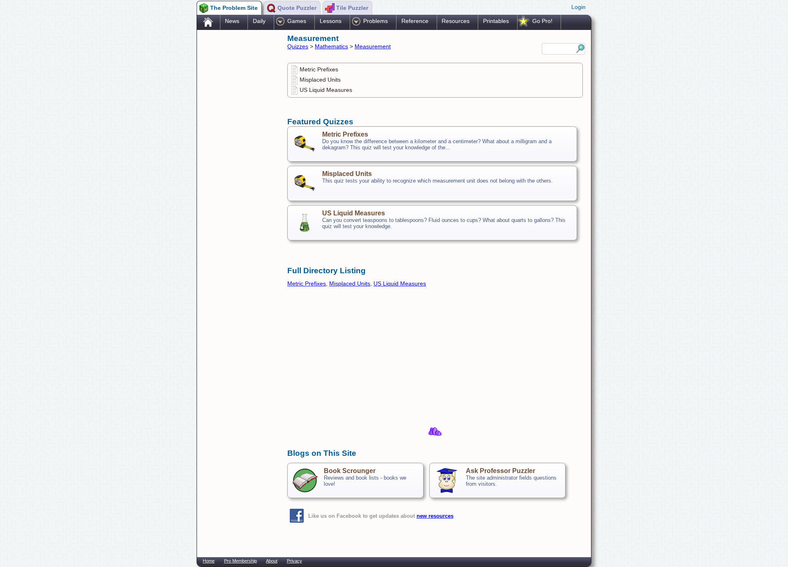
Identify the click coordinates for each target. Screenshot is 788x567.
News (232, 21)
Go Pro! (542, 21)
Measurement (373, 46)
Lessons (330, 21)
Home (209, 560)
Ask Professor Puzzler (500, 470)
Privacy (294, 560)
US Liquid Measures (326, 90)
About (271, 560)
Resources (456, 21)
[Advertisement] (238, 161)
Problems (375, 21)
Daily (259, 21)
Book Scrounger (350, 470)
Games (296, 21)
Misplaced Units (320, 79)
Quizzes (297, 46)
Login (578, 7)
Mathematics (331, 46)
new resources (435, 516)
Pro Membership (240, 560)
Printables (496, 21)
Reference (414, 21)
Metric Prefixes (319, 69)
